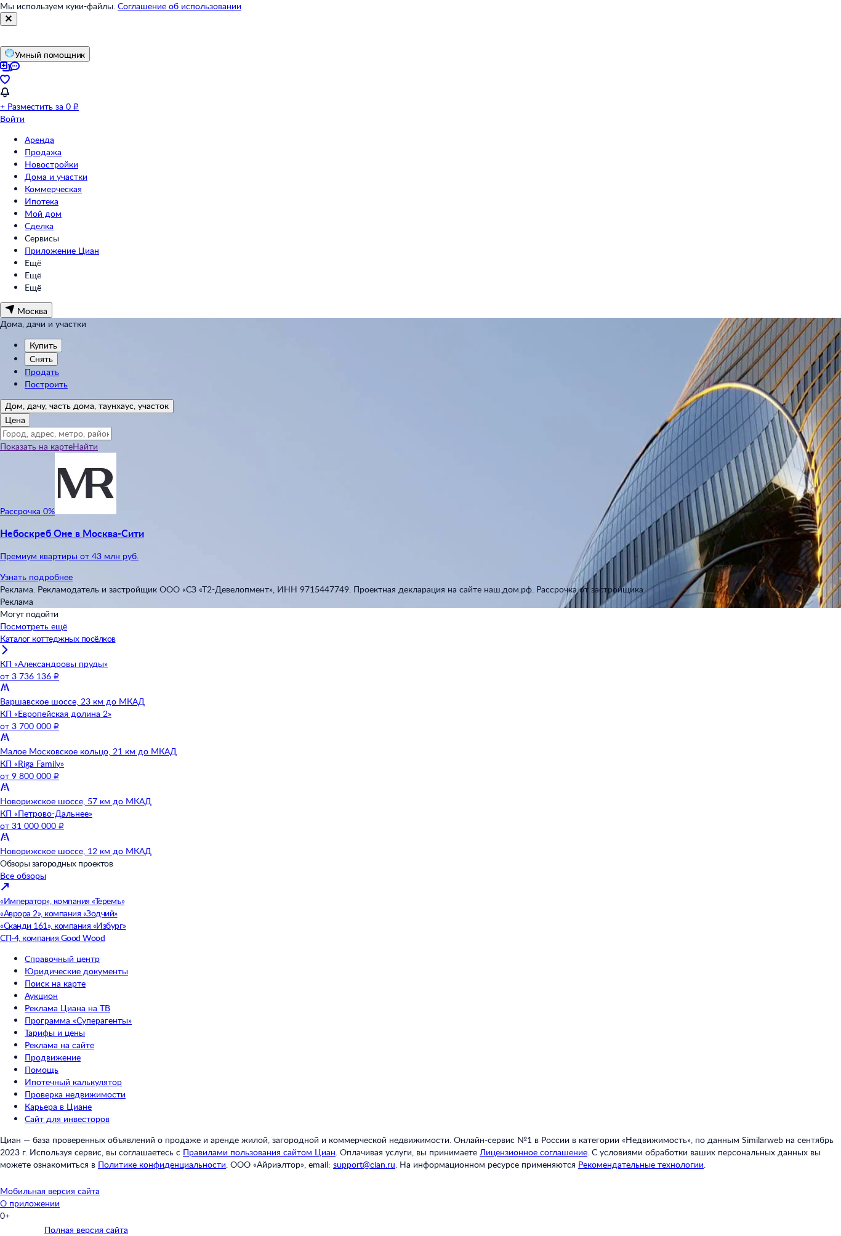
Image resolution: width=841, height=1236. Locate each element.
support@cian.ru (364, 1164)
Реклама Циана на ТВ (67, 1008)
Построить (46, 384)
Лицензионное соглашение (533, 1152)
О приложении (30, 1203)
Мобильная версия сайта (50, 1191)
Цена (15, 420)
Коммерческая (53, 189)
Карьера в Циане (58, 1106)
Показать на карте (36, 446)
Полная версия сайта (86, 1229)
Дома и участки (56, 176)
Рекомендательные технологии (641, 1164)
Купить (43, 345)
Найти (85, 446)
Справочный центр (62, 958)
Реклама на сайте (59, 1045)
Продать (42, 372)
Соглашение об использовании (179, 6)
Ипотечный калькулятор (73, 1082)
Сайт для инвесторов (67, 1119)
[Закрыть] (8, 19)
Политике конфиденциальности (162, 1164)
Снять (41, 359)
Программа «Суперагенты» (78, 1020)
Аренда (39, 139)
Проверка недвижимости (75, 1094)
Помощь (41, 1069)
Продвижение (53, 1057)
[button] (420, 544)
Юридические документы (76, 971)
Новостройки (51, 164)
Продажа (43, 152)
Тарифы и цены (55, 1032)
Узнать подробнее (36, 577)
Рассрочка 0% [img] (27, 511)
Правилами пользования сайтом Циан (259, 1152)
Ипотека (41, 201)
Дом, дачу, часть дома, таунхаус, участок (87, 405)
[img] (85, 511)
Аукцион (41, 995)
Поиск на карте (55, 983)
